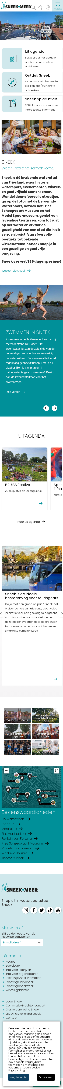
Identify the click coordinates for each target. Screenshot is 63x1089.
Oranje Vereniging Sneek (22, 1010)
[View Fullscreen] (56, 770)
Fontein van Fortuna (17, 838)
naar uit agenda (29, 522)
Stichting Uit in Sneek (19, 982)
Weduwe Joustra (14, 853)
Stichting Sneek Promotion (23, 978)
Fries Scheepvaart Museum (22, 843)
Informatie (11, 956)
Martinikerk (9, 829)
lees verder (13, 391)
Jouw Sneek (14, 1002)
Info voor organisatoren (22, 974)
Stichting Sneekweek (19, 986)
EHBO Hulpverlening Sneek (23, 1014)
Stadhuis (8, 824)
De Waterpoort (13, 819)
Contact (11, 1018)
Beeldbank (13, 966)
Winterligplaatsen (18, 990)
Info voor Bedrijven (18, 970)
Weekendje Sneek (13, 271)
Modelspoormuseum (17, 848)
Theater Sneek (12, 858)
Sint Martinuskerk (14, 833)
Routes (10, 962)
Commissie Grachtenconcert (25, 1006)
